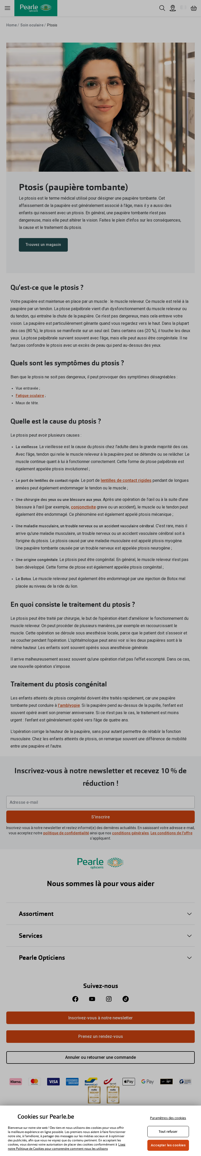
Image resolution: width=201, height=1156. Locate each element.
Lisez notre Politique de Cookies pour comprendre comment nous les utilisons (66, 1146)
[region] (100, 1131)
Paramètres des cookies (168, 1118)
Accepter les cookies (168, 1145)
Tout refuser (168, 1131)
